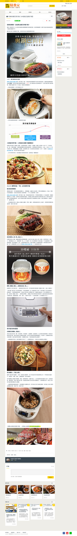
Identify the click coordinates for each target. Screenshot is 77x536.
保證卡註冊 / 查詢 (68, 3)
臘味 (24, 450)
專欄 (18, 1)
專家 (20, 12)
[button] (48, 21)
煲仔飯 (9, 450)
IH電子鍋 (12, 450)
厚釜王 (30, 450)
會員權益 (7, 532)
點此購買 (37, 426)
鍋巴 (16, 450)
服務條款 (12, 532)
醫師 (10, 12)
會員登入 (62, 1)
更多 (52, 483)
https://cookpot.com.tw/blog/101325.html (64, 32)
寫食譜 (64, 5)
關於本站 (18, 532)
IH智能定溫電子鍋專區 (61, 25)
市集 (23, 1)
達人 (40, 12)
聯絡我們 (24, 532)
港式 (22, 450)
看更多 (64, 53)
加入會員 (67, 1)
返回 (52, 16)
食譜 (7, 1)
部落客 (30, 12)
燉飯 (27, 450)
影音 (12, 1)
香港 (20, 450)
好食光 (49, 12)
